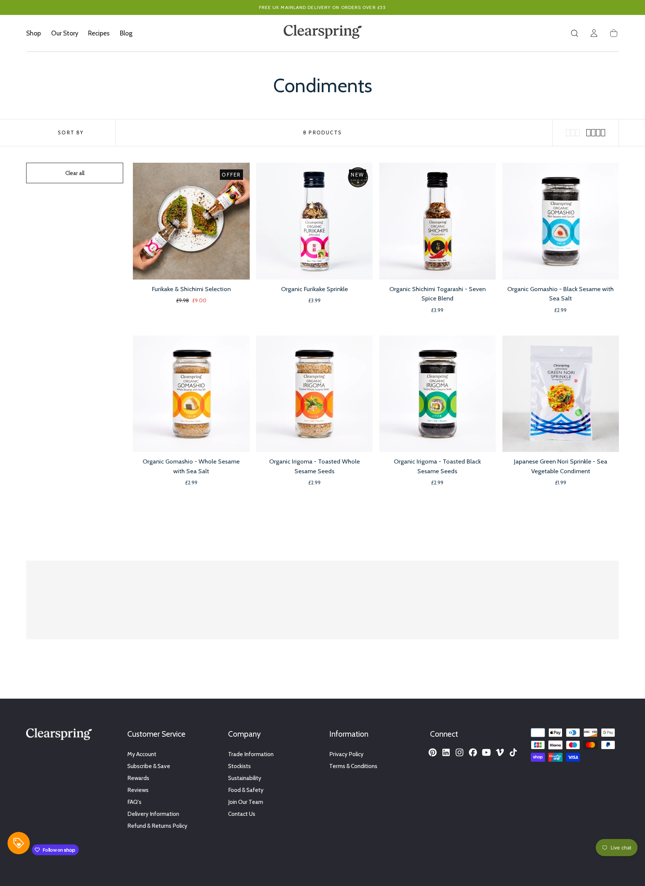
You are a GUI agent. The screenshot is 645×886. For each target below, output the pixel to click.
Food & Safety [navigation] (246, 789)
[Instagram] (459, 752)
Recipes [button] (99, 33)
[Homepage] (323, 33)
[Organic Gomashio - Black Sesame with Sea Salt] (560, 221)
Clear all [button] (74, 173)
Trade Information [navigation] (251, 754)
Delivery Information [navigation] (153, 813)
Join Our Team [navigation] (245, 801)
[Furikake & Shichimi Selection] (191, 221)
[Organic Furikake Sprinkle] (314, 221)
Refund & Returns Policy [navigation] (157, 825)
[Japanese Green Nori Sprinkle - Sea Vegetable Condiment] (560, 394)
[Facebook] (473, 752)
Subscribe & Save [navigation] (148, 766)
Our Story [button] (64, 33)
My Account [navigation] (141, 754)
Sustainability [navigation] (244, 778)
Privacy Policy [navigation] (346, 754)
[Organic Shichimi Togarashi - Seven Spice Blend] (437, 221)
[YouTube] (486, 752)
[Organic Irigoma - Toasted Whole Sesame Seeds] (314, 394)
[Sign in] (594, 33)
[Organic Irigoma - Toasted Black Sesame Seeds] (437, 394)
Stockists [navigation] (239, 766)
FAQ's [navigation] (134, 801)
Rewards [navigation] (138, 778)
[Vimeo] (500, 752)
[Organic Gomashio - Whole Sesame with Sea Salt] (191, 394)
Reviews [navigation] (138, 789)
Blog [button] (126, 33)
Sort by (71, 132)
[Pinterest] (432, 752)
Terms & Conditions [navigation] (353, 766)
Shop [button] (33, 33)
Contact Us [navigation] (241, 813)
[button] (574, 33)
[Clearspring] (59, 735)
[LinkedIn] (446, 752)
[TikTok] (513, 752)
